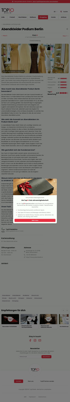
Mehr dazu (35, 220)
